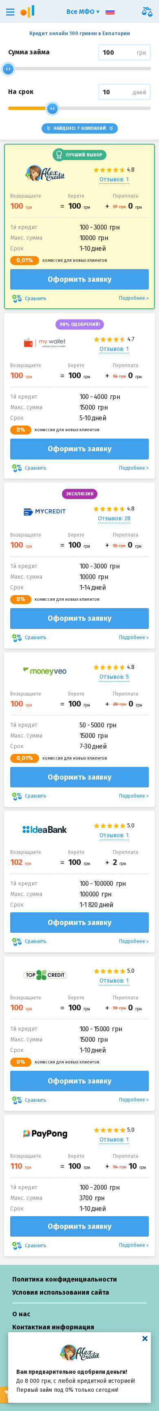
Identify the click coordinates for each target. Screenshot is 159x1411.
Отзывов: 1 (114, 179)
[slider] (8, 69)
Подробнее (132, 298)
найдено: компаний (79, 128)
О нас (21, 1314)
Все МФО (81, 12)
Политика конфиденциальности (64, 1279)
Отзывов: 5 (114, 676)
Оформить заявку (79, 279)
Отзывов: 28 (114, 518)
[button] (10, 12)
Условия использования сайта (60, 1292)
